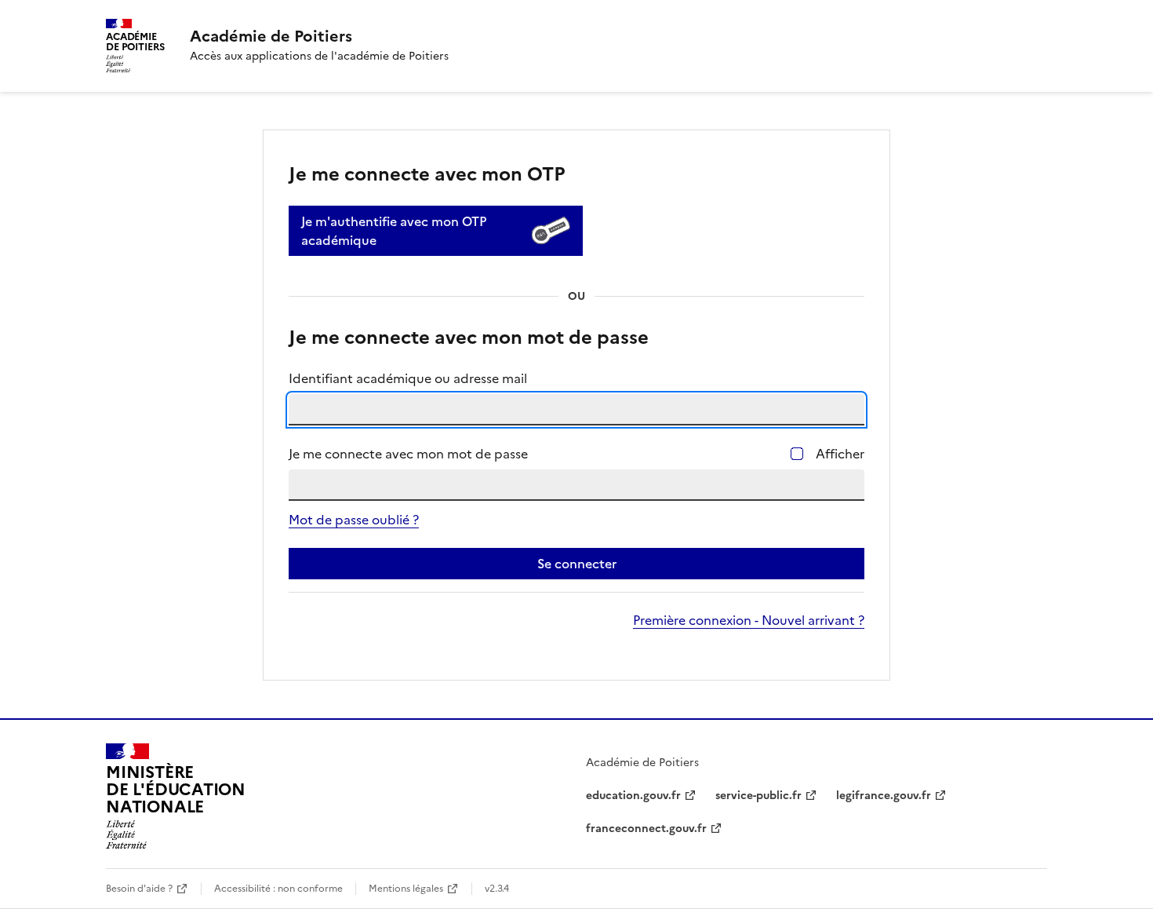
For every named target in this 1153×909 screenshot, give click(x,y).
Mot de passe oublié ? (354, 519)
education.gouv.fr (633, 795)
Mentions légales (406, 889)
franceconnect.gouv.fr (646, 828)
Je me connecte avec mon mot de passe (408, 453)
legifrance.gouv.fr (883, 795)
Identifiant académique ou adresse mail (408, 378)
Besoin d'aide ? (139, 889)
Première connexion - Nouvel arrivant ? (748, 620)
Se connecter (577, 563)
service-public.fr (758, 795)
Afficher (840, 453)
